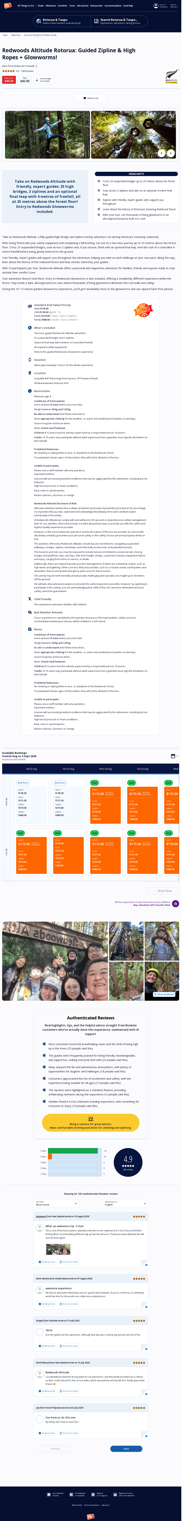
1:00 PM (6, 852)
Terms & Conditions (92, 1505)
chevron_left (161, 153)
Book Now (165, 890)
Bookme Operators (174, 6)
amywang (41, 1216)
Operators (105, 1505)
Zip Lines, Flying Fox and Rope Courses (40, 35)
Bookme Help (77, 1505)
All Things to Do (26, 5)
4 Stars (43, 1156)
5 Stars (43, 1151)
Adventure (16, 35)
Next (126, 1448)
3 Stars (43, 1162)
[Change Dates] (174, 756)
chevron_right (171, 153)
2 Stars (43, 1168)
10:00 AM (6, 802)
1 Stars (43, 1174)
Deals (41, 5)
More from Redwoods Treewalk (20, 66)
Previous (55, 1448)
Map (131, 5)
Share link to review (68, 1262)
